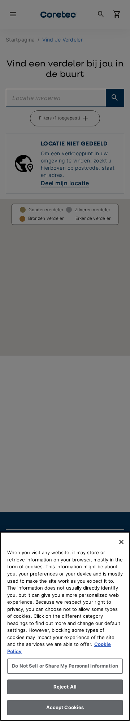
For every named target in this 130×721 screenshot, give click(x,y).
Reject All (65, 687)
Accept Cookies (65, 707)
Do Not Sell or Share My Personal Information (65, 666)
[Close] (121, 542)
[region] (65, 626)
